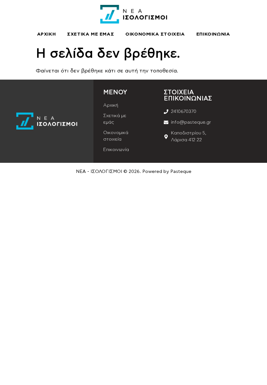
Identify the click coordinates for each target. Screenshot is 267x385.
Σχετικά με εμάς (90, 34)
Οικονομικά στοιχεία (155, 34)
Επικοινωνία (213, 34)
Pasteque (180, 171)
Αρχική (46, 34)
